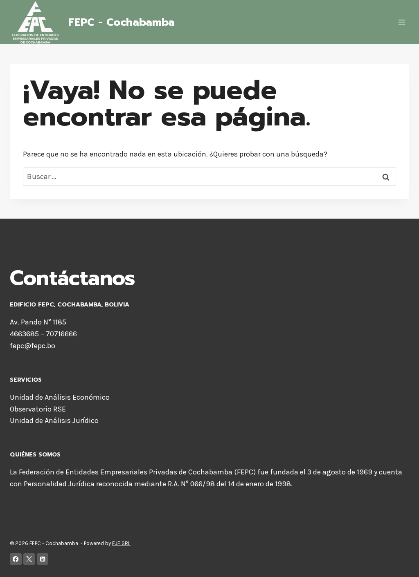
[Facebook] (16, 559)
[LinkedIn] (43, 559)
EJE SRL (121, 543)
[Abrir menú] (401, 22)
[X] (29, 559)
